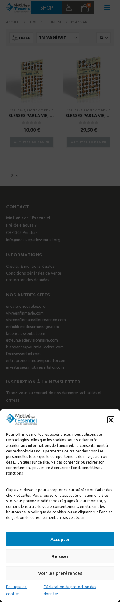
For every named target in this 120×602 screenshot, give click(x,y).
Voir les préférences (60, 573)
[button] (111, 419)
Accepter (60, 539)
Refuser (60, 556)
